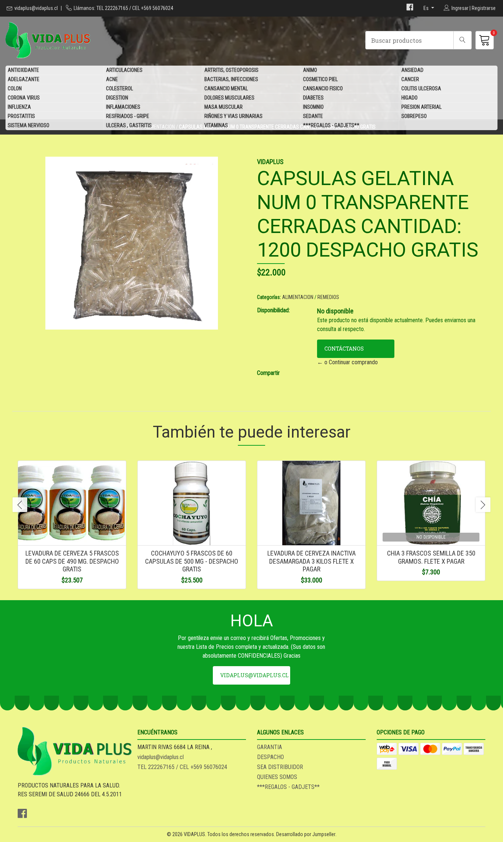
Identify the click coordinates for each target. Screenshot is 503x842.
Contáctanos (344, 348)
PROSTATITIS (21, 116)
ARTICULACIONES (124, 70)
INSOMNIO (313, 107)
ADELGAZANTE (23, 79)
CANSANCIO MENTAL (226, 88)
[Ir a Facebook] (410, 8)
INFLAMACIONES (123, 107)
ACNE (112, 79)
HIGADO (409, 98)
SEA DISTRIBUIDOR (280, 766)
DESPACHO (270, 757)
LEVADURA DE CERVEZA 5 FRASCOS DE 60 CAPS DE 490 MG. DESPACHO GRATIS (72, 561)
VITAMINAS (216, 125)
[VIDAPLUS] (129, 40)
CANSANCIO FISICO (323, 88)
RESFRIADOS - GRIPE (127, 116)
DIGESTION (117, 98)
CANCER (410, 79)
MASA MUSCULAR (223, 107)
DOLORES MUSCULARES (229, 98)
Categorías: (269, 297)
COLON (15, 88)
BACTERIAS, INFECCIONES (231, 79)
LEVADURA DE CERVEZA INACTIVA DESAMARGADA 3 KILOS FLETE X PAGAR (311, 561)
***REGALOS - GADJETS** (331, 125)
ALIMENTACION (297, 297)
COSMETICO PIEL (320, 79)
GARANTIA (269, 747)
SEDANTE (313, 116)
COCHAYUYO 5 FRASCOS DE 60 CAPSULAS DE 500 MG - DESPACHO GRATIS (191, 561)
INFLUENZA (19, 107)
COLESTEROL (119, 88)
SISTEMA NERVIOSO (28, 125)
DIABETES (313, 98)
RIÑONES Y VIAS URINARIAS (233, 116)
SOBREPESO (414, 116)
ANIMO (310, 70)
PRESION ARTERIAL (421, 107)
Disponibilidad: (273, 310)
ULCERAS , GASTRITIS (129, 125)
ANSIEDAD (412, 70)
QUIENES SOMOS (277, 776)
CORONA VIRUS (24, 98)
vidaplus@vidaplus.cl (36, 8)
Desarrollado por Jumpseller (305, 834)
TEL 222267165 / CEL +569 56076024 (182, 766)
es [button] (426, 8)
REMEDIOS (328, 297)
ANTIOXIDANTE (23, 70)
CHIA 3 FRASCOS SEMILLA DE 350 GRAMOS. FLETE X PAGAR (431, 557)
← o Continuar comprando (347, 362)
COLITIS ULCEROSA (421, 88)
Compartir (268, 372)
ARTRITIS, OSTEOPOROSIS (231, 70)
